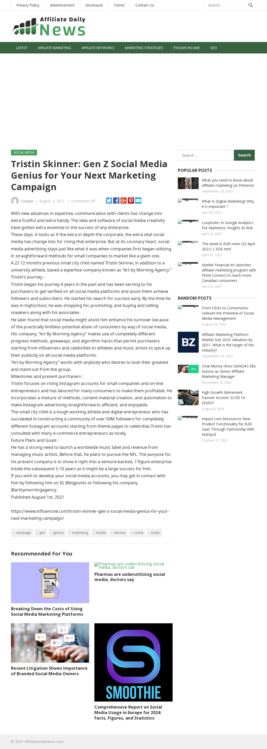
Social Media (78, 59)
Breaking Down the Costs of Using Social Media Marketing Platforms (47, 611)
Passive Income (187, 47)
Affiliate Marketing (54, 47)
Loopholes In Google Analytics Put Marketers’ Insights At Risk (227, 225)
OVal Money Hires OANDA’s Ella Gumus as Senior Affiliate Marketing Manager (229, 371)
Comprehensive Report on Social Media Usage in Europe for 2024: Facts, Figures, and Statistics (128, 712)
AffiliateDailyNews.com (44, 741)
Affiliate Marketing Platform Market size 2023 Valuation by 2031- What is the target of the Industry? (228, 342)
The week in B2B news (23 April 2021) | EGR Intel (228, 246)
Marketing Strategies (144, 47)
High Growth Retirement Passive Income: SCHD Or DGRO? (223, 397)
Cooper (27, 200)
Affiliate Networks (98, 47)
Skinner (120, 532)
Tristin (155, 532)
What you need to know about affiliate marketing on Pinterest (228, 183)
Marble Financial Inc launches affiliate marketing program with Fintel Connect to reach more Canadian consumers (229, 272)
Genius (58, 532)
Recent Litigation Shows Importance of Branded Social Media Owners (49, 670)
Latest (21, 47)
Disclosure (94, 5)
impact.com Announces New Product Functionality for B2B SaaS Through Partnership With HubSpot (228, 426)
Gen (42, 532)
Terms (119, 5)
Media (101, 532)
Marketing (80, 532)
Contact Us (144, 5)
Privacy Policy (27, 5)
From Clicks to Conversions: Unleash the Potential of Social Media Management (228, 313)
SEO (213, 47)
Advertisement (62, 5)
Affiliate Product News (36, 59)
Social (138, 532)
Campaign (23, 532)
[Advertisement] (133, 104)
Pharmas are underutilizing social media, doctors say (129, 577)
